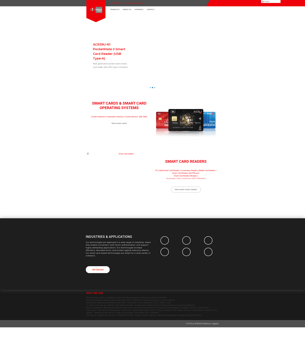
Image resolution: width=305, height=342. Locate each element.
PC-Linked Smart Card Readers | (168, 170)
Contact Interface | (99, 117)
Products (114, 9)
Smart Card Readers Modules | (186, 176)
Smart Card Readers (186, 161)
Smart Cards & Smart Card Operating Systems (119, 105)
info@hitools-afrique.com (134, 3)
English (266, 1)
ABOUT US (127, 9)
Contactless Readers (189, 170)
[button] (150, 87)
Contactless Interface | (116, 117)
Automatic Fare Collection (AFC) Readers (186, 178)
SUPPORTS (139, 9)
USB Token (143, 117)
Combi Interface (131, 117)
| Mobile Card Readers (206, 170)
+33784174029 (116, 3)
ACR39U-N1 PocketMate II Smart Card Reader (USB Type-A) (109, 51)
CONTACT (151, 9)
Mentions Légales (211, 324)
